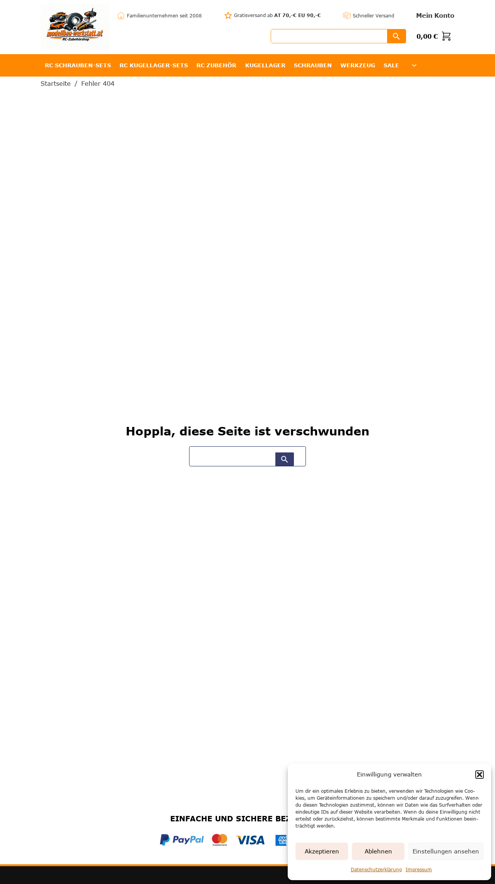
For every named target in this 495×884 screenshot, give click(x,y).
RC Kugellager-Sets (153, 65)
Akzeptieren (322, 851)
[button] (479, 774)
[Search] (396, 36)
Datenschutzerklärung (376, 869)
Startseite (56, 83)
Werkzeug (357, 65)
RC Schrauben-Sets (78, 65)
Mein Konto (435, 15)
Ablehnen (378, 851)
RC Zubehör (216, 65)
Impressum (419, 869)
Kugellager (265, 65)
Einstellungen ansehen (446, 851)
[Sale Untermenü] (414, 65)
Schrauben (313, 65)
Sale (391, 65)
